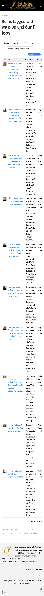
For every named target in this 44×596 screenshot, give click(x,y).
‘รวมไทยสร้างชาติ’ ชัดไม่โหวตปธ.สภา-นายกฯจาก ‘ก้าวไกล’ (16, 473)
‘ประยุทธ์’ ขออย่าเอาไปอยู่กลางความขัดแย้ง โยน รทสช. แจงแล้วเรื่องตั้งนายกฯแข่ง (15, 333)
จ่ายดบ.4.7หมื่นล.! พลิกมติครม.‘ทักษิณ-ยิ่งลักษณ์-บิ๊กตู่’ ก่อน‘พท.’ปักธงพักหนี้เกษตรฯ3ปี (15, 71)
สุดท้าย (34, 533)
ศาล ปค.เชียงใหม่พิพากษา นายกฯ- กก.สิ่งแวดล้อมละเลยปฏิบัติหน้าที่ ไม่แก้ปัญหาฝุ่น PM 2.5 (16, 250)
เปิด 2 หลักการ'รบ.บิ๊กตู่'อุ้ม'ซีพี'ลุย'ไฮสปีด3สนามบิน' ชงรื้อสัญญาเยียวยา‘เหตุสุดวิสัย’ (16, 383)
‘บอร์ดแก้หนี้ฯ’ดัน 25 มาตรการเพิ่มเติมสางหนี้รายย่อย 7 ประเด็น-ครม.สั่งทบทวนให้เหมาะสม (16, 115)
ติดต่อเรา (29, 569)
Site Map (38, 569)
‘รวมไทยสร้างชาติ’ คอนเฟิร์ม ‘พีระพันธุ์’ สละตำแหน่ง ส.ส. (15, 428)
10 (20, 533)
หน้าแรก (5, 15)
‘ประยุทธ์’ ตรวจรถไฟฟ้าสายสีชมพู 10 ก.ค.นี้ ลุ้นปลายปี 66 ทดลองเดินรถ (15, 292)
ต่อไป (26, 533)
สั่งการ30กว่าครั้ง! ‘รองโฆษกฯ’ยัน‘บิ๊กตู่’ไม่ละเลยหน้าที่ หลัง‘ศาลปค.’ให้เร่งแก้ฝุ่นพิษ (15, 161)
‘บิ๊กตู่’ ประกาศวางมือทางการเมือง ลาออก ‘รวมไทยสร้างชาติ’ (16, 201)
